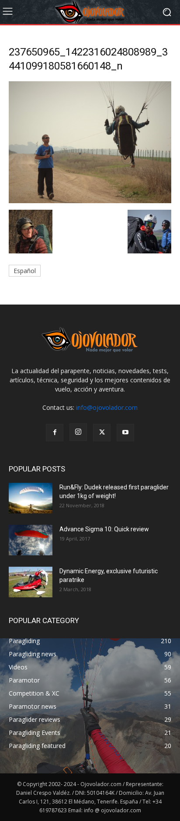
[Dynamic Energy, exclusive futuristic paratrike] (30, 582)
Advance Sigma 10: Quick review (104, 529)
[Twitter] (102, 432)
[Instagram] (78, 432)
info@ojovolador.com (107, 407)
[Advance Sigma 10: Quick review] (30, 540)
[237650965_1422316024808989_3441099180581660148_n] (90, 200)
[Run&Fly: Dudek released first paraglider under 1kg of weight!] (30, 498)
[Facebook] (54, 432)
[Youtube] (125, 432)
